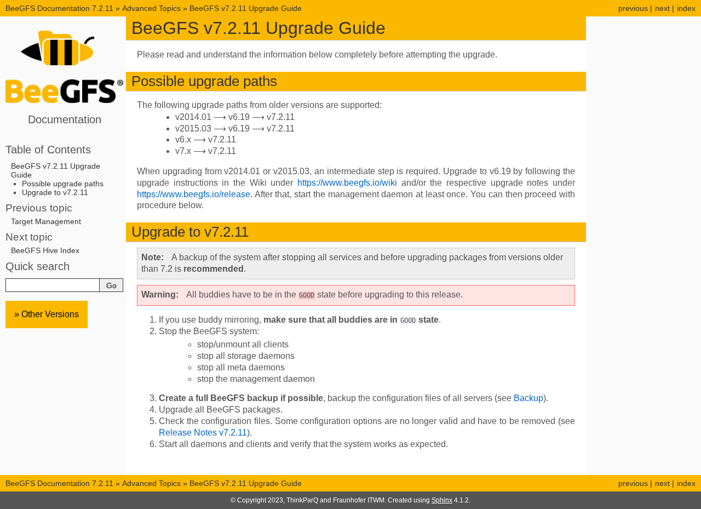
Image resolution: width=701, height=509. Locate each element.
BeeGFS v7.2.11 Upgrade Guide (245, 8)
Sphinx (442, 500)
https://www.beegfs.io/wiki (347, 182)
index (686, 8)
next (662, 8)
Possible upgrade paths (63, 183)
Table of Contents (48, 150)
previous (633, 8)
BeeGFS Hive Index (45, 250)
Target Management (46, 221)
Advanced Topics (151, 8)
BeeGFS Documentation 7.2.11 (60, 8)
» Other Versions (46, 314)
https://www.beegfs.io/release (193, 194)
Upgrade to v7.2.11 (55, 192)
